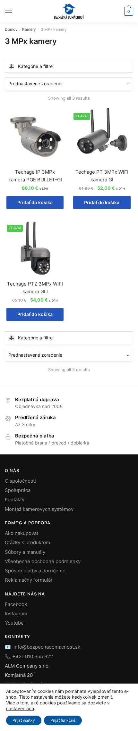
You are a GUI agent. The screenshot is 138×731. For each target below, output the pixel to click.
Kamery (29, 29)
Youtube (14, 623)
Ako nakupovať (21, 533)
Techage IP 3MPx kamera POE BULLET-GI (35, 176)
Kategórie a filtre (35, 66)
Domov (11, 29)
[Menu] (14, 11)
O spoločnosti (20, 481)
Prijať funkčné (62, 720)
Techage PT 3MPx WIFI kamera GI (101, 176)
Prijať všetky (24, 720)
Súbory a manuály (25, 552)
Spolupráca (17, 490)
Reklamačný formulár (29, 580)
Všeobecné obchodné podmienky (43, 561)
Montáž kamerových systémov (39, 509)
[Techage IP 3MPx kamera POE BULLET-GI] (35, 136)
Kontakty (14, 499)
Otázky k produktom (27, 542)
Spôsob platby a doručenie (35, 571)
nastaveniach (20, 708)
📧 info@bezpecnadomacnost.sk (42, 647)
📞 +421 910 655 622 (29, 656)
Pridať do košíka (35, 202)
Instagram (16, 614)
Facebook (16, 604)
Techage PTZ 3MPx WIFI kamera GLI (35, 288)
